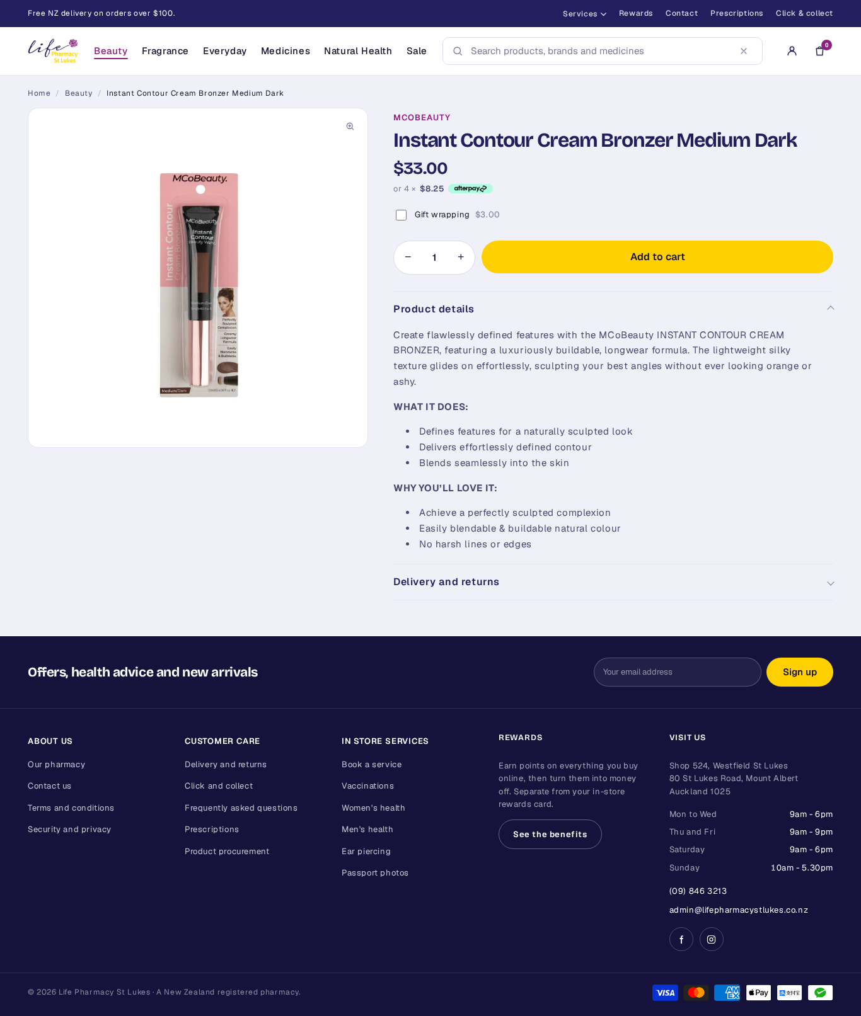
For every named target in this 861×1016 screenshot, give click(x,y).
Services (580, 14)
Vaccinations (368, 785)
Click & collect (804, 13)
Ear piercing (366, 851)
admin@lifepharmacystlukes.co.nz (739, 910)
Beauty (111, 51)
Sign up (800, 672)
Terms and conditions (71, 807)
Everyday (225, 51)
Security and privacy (70, 829)
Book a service (372, 764)
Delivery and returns (446, 581)
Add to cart (657, 256)
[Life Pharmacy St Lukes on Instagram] (712, 939)
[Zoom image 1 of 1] (198, 278)
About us (50, 741)
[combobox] (599, 51)
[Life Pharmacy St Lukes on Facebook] (681, 939)
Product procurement (227, 851)
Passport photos (375, 872)
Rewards (636, 13)
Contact (682, 13)
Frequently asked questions (241, 807)
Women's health (373, 807)
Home (39, 93)
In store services (385, 741)
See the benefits (550, 834)
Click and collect (219, 785)
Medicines (285, 51)
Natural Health (358, 51)
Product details (434, 309)
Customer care (222, 741)
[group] (198, 278)
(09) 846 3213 (698, 891)
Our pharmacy (56, 764)
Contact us (50, 785)
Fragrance (165, 51)
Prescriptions (736, 13)
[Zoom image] (350, 126)
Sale (417, 51)
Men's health (367, 829)
